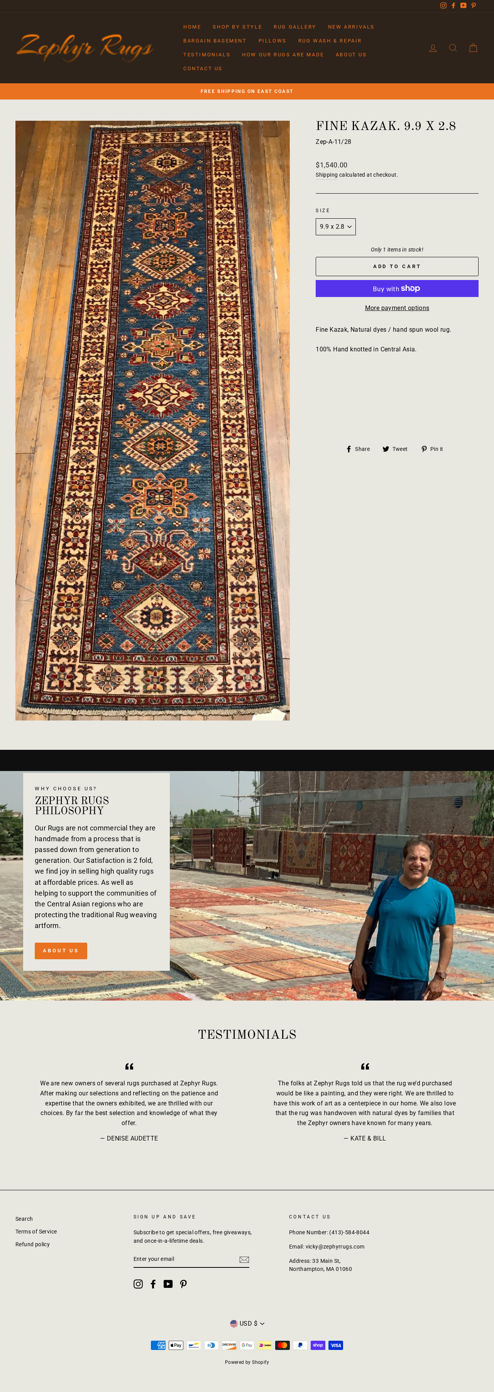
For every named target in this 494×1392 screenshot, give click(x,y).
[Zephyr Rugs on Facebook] (153, 1284)
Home (192, 27)
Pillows (273, 41)
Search (24, 1219)
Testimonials (206, 54)
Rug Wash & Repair (330, 41)
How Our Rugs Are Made (283, 54)
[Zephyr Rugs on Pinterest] (183, 1284)
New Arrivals (351, 27)
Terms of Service (36, 1231)
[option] (247, 91)
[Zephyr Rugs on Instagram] (138, 1284)
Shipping (327, 175)
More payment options (397, 308)
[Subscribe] (244, 1260)
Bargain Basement (215, 41)
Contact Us (203, 68)
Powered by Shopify (247, 1362)
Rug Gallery (295, 27)
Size (323, 210)
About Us (351, 54)
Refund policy (32, 1244)
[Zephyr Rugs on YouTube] (168, 1284)
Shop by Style (237, 27)
